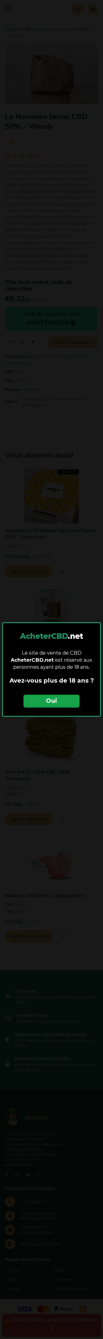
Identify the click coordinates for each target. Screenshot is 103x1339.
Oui (51, 700)
